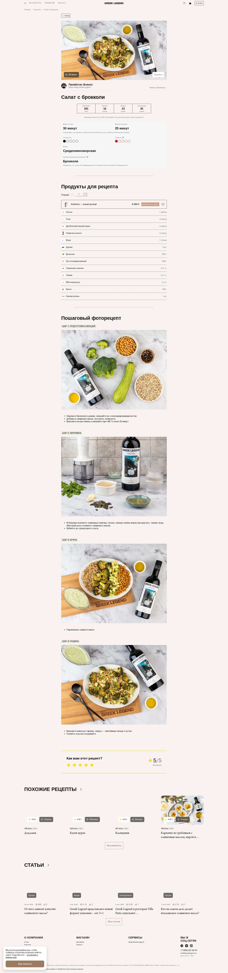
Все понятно (25, 964)
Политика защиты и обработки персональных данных (62, 969)
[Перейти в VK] (186, 945)
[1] (68, 765)
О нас (26, 942)
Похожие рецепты (51, 789)
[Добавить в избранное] (163, 204)
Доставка (80, 942)
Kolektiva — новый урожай (84, 204)
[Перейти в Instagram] (191, 945)
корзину (150, 204)
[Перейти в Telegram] (181, 945)
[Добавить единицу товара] (85, 194)
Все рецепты (114, 845)
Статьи (34, 865)
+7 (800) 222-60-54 (188, 950)
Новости (27, 944)
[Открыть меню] (25, 3)
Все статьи (114, 921)
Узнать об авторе (157, 88)
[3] (80, 765)
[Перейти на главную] (114, 3)
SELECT (62, 3)
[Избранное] (184, 3)
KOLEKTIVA (35, 3)
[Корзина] (190, 3)
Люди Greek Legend (136, 942)
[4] (86, 765)
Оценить (158, 74)
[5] (92, 765)
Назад (67, 16)
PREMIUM (50, 3)
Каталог (79, 944)
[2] (74, 765)
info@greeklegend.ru (188, 953)
